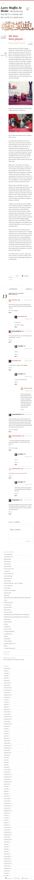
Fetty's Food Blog (7, 580)
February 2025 (7, 711)
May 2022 (6, 791)
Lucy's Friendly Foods (8, 585)
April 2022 (6, 793)
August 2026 (6, 668)
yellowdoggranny (16, 499)
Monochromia (6, 595)
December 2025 (7, 687)
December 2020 (7, 832)
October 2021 (6, 808)
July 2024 (6, 728)
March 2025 (6, 709)
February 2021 (7, 827)
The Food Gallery (7, 588)
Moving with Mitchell (16, 331)
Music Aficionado (7, 561)
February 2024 (7, 740)
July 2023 (6, 757)
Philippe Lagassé (7, 619)
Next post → (29, 289)
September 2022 (7, 781)
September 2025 (7, 694)
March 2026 (6, 680)
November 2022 (7, 776)
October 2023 (6, 750)
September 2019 (7, 868)
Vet (6, 56)
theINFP (5, 645)
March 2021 (6, 825)
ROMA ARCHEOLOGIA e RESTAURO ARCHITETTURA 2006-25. (16, 614)
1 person (16, 310)
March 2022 (6, 796)
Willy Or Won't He (7, 609)
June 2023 (6, 760)
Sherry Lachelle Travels (8, 573)
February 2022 (7, 798)
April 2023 (6, 764)
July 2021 (6, 815)
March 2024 (6, 738)
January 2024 (6, 743)
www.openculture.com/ (8, 556)
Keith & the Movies (7, 566)
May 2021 (6, 820)
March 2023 (6, 767)
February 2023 (7, 769)
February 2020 (7, 856)
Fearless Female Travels (9, 568)
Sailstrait (5, 636)
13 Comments (30, 44)
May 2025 (6, 704)
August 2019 (6, 870)
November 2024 (7, 719)
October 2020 (6, 837)
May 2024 (6, 733)
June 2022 (6, 788)
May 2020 (6, 849)
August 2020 (6, 841)
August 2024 (6, 726)
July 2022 (6, 786)
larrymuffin (16, 43)
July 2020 (6, 844)
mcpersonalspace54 (16, 414)
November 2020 (7, 834)
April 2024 (6, 735)
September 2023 (7, 752)
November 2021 (7, 805)
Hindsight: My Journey (8, 602)
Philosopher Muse (7, 592)
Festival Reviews (7, 564)
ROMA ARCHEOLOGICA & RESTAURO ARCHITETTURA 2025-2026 (17, 597)
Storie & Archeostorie (8, 612)
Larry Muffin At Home (11, 9)
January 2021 (6, 829)
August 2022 (6, 784)
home (4, 55)
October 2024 (6, 721)
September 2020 (7, 839)
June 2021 (6, 817)
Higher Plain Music (7, 559)
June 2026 (6, 673)
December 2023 (7, 745)
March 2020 (6, 853)
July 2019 (6, 873)
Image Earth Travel (7, 578)
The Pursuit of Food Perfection (10, 590)
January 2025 (6, 714)
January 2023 (6, 772)
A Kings (5, 600)
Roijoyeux (6, 624)
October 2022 (6, 779)
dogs (2, 55)
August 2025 (6, 697)
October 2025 (6, 692)
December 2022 (7, 774)
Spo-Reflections (7, 626)
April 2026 (6, 678)
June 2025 (6, 702)
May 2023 (6, 762)
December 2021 (7, 803)
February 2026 (7, 682)
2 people (22, 324)
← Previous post (13, 289)
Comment (27, 541)
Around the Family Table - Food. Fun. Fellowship (13, 583)
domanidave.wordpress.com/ (9, 643)
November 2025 (7, 690)
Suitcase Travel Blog (8, 576)
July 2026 (6, 670)
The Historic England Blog (9, 631)
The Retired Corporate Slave (9, 648)
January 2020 (6, 858)
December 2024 (7, 716)
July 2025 (6, 699)
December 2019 (7, 861)
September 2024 (7, 723)
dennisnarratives (7, 638)
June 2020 (6, 846)
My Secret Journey (7, 629)
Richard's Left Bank (8, 607)
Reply (10, 312)
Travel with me (7, 571)
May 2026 (6, 675)
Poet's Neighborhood (8, 554)
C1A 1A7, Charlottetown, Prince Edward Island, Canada (13, 659)
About (3, 3)
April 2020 (6, 851)
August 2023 (6, 755)
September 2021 (7, 810)
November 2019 (7, 863)
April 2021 (6, 822)
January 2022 (6, 800)
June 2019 (6, 875)
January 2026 (6, 685)
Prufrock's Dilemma (8, 641)
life (6, 55)
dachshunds (22, 43)
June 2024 (6, 731)
